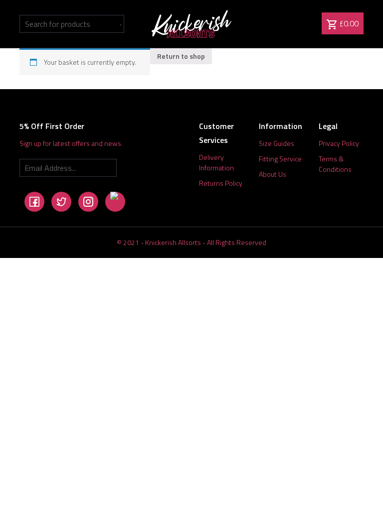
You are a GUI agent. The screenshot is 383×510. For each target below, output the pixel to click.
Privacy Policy (339, 143)
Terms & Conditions (335, 163)
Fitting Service (280, 158)
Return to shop (181, 56)
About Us (272, 174)
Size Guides (276, 143)
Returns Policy (220, 183)
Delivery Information (216, 162)
